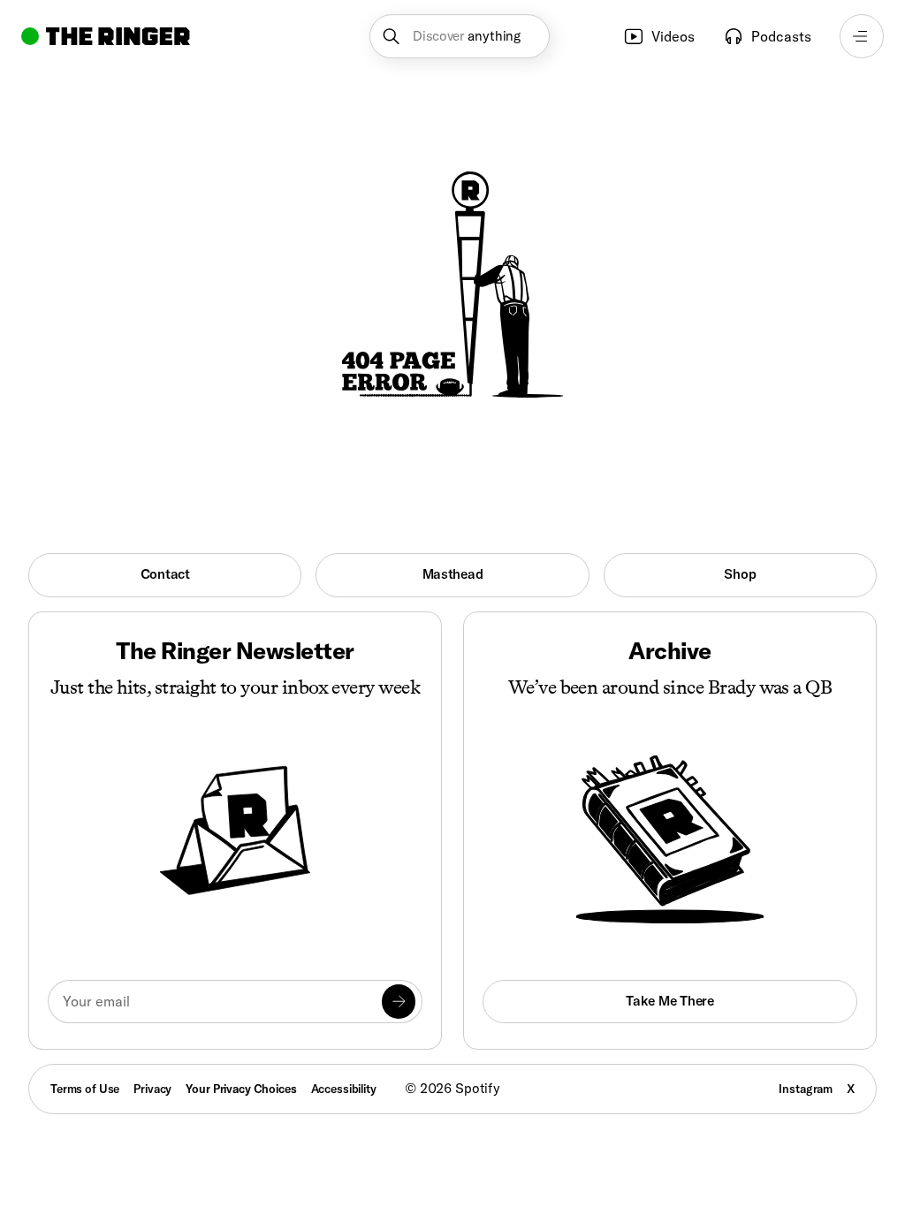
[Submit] (398, 1001)
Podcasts (781, 36)
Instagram (806, 1089)
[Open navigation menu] (862, 36)
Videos (673, 36)
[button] (459, 36)
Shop (740, 574)
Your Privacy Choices (241, 1089)
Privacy (152, 1089)
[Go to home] (105, 36)
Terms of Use (84, 1089)
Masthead (452, 574)
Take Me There (669, 1000)
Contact (165, 574)
